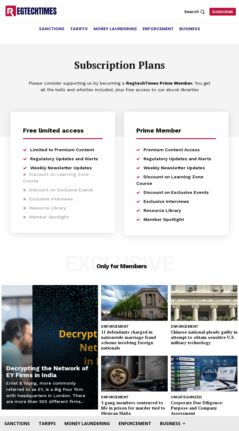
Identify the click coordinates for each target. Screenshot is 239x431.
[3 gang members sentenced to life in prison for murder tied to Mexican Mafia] (134, 374)
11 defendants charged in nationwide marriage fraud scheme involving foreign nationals (128, 340)
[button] (195, 12)
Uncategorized (186, 397)
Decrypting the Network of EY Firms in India (47, 371)
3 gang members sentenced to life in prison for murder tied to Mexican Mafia (133, 408)
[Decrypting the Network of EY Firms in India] (50, 347)
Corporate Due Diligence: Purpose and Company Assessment (197, 408)
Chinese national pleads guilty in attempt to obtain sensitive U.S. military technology (204, 337)
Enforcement (115, 326)
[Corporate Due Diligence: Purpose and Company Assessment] (204, 374)
